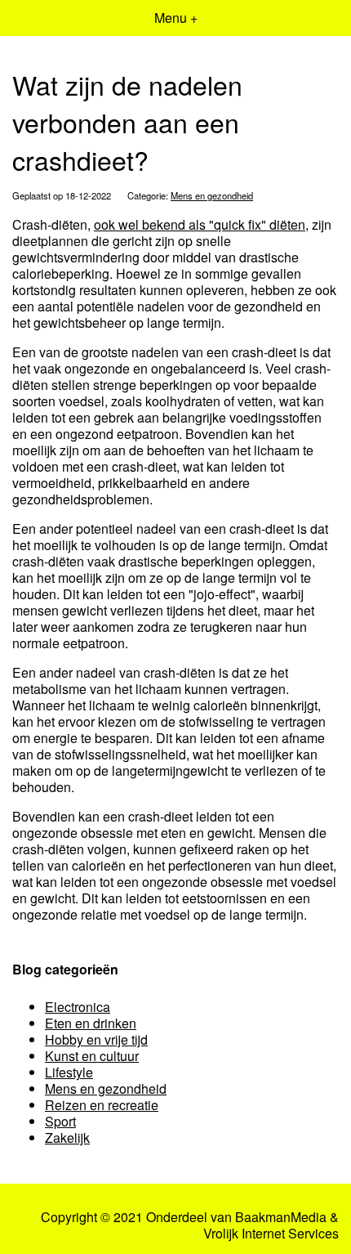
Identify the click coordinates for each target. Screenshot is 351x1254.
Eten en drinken (90, 1023)
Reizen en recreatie (101, 1104)
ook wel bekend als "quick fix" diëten (199, 224)
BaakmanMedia (281, 1217)
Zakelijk (67, 1137)
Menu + (176, 17)
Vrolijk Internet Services (271, 1233)
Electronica (77, 1006)
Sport (60, 1121)
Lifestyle (69, 1072)
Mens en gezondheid (212, 195)
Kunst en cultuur (92, 1055)
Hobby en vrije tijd (96, 1039)
